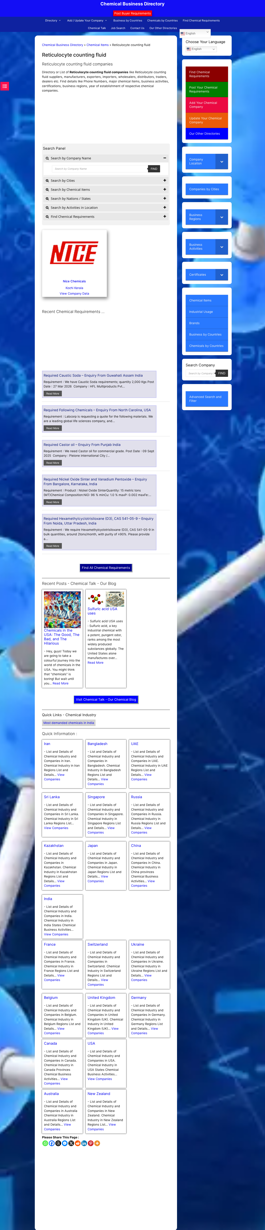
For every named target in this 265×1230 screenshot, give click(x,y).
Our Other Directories (163, 28)
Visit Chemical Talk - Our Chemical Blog (106, 699)
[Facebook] (52, 1143)
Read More (52, 393)
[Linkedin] (84, 1143)
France (50, 944)
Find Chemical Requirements (201, 20)
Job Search (118, 28)
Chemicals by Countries (162, 20)
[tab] (106, 158)
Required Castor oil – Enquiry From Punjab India (82, 445)
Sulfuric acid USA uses (102, 611)
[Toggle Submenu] (221, 161)
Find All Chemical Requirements (106, 568)
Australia (51, 1094)
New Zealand (99, 1094)
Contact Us (137, 28)
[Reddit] (78, 1143)
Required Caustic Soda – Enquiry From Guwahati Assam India (93, 375)
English (190, 33)
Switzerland (98, 944)
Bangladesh (97, 744)
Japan (93, 845)
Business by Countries (127, 20)
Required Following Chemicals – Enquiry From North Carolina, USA (97, 410)
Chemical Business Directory (132, 3)
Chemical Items (98, 45)
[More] (97, 1143)
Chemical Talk (97, 28)
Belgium (51, 997)
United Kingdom (101, 997)
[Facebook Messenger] (65, 1143)
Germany (138, 997)
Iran (47, 744)
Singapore (96, 797)
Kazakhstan (54, 845)
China (136, 845)
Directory (51, 20)
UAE (134, 744)
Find (154, 169)
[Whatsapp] (45, 1143)
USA (91, 1043)
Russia (136, 797)
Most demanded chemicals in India (68, 723)
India (48, 899)
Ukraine (137, 944)
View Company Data (74, 293)
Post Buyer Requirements (132, 13)
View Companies (56, 828)
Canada (50, 1043)
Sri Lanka (52, 797)
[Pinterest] (91, 1143)
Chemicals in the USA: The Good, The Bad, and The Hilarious (62, 636)
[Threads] (58, 1143)
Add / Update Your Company (85, 20)
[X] (71, 1143)
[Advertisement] (106, 118)
